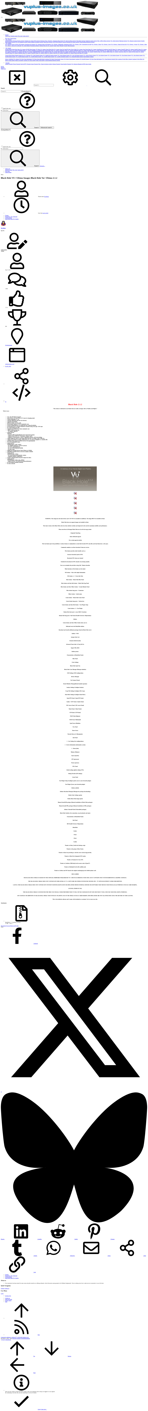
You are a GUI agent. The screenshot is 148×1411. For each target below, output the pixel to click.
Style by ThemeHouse (6, 1339)
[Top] (21, 1318)
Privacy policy (8, 1300)
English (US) (8, 1295)
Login (2, 1293)
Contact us (7, 1288)
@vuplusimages (8, 345)
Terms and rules (8, 1299)
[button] (2, 17)
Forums (2, 1288)
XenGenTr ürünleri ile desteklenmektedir (21, 1338)
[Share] (21, 384)
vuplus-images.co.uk (9, 364)
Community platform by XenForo (15, 1337)
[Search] (70, 85)
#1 (5, 401)
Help (6, 1301)
